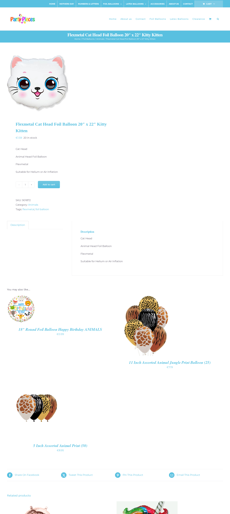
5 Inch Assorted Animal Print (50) (60, 445)
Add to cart (49, 184)
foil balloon (42, 209)
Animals (33, 204)
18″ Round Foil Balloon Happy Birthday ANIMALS (60, 329)
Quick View (21, 311)
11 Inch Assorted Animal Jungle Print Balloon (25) (169, 362)
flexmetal (28, 209)
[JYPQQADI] (59, 82)
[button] (218, 19)
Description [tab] (17, 224)
